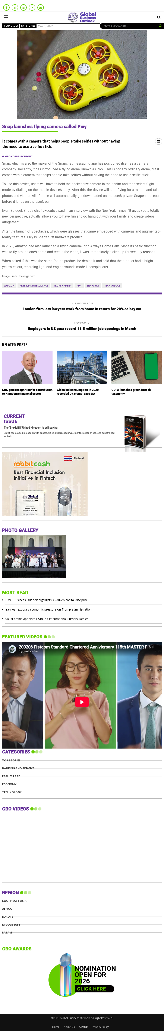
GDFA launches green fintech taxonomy (131, 392)
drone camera (62, 285)
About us (69, 1027)
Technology (10, 25)
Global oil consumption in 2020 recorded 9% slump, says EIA (78, 392)
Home (56, 1027)
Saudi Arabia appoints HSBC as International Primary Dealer (46, 619)
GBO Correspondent (19, 156)
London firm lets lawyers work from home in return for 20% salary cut (82, 309)
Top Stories (28, 25)
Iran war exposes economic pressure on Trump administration (48, 609)
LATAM (7, 932)
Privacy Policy (100, 1027)
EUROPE (7, 916)
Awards (83, 1027)
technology (112, 285)
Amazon (9, 285)
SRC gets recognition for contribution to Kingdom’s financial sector (27, 392)
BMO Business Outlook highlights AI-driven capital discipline (46, 600)
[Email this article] (158, 141)
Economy (9, 784)
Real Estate (11, 776)
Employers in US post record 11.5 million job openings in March (82, 329)
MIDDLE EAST (11, 924)
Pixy (79, 285)
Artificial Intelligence (34, 285)
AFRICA (7, 909)
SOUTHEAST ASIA (14, 901)
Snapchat (93, 285)
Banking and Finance (18, 768)
